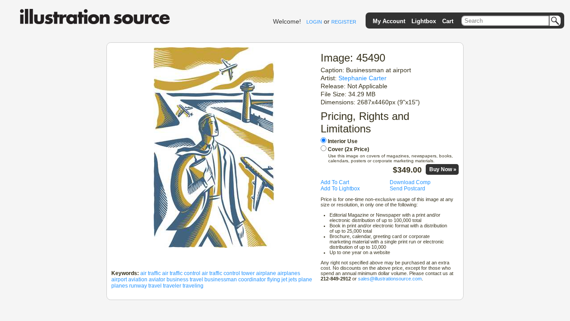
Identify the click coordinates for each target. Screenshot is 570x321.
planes (119, 286)
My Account (389, 21)
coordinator (252, 279)
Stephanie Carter (362, 78)
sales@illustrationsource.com (390, 278)
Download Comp (410, 182)
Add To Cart (335, 182)
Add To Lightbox (340, 188)
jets (293, 279)
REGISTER (343, 22)
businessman (220, 279)
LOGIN (314, 22)
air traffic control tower (228, 273)
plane (305, 279)
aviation (137, 279)
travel (155, 286)
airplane (266, 273)
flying (273, 279)
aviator (157, 279)
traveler (172, 286)
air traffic (150, 273)
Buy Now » (442, 169)
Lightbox (423, 21)
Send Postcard (407, 188)
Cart (447, 21)
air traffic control (181, 273)
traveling (193, 286)
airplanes (288, 273)
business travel (185, 279)
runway (138, 286)
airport (119, 279)
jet (284, 279)
